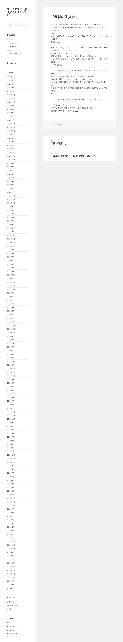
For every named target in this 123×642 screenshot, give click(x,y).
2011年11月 (11, 545)
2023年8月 (10, 80)
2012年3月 (10, 531)
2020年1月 (10, 192)
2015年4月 (10, 397)
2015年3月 (10, 401)
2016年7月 (10, 343)
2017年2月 (10, 318)
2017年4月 (10, 311)
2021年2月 (10, 145)
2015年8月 (10, 383)
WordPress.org (12, 634)
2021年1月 (10, 149)
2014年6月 (10, 433)
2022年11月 (11, 98)
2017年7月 (10, 300)
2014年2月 (10, 448)
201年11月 (10, 588)
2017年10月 (11, 289)
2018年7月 (10, 257)
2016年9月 (10, 336)
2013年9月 (10, 466)
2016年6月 (10, 347)
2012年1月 (10, 538)
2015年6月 (10, 390)
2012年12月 (11, 498)
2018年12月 (11, 239)
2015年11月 (11, 372)
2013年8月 (10, 469)
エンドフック (11, 50)
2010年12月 (11, 570)
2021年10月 (11, 131)
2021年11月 (11, 127)
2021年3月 (10, 142)
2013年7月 (10, 473)
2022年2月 (10, 116)
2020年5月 (10, 178)
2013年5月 (10, 480)
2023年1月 (10, 91)
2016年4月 (10, 354)
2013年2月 (10, 491)
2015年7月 (10, 387)
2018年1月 (10, 279)
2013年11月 (11, 459)
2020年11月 (11, 156)
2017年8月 (10, 297)
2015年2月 (10, 405)
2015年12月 (11, 369)
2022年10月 (11, 102)
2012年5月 (10, 523)
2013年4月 (10, 484)
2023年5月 (10, 84)
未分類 (9, 609)
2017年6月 (10, 304)
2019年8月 (10, 210)
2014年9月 (10, 423)
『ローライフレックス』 (15, 47)
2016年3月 (10, 358)
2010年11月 (11, 574)
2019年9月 (10, 207)
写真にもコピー (12, 39)
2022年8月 (10, 109)
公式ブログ (10, 602)
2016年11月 (11, 329)
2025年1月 (10, 77)
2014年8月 (10, 426)
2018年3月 (10, 271)
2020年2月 (10, 189)
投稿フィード (11, 626)
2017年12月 (11, 282)
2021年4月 (10, 138)
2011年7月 (10, 559)
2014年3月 (10, 444)
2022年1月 (10, 120)
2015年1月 (10, 408)
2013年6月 (10, 477)
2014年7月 (10, 430)
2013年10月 (11, 462)
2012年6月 (10, 520)
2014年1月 (10, 451)
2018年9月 (10, 250)
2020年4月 (10, 181)
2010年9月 (10, 581)
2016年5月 (10, 351)
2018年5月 (10, 264)
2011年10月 (11, 549)
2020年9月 (10, 163)
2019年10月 (11, 203)
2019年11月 (11, 199)
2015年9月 (10, 379)
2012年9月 (10, 509)
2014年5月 (10, 437)
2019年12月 (11, 196)
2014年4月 (10, 441)
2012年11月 (11, 502)
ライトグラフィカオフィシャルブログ (17, 11)
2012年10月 (11, 505)
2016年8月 (10, 340)
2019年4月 (10, 225)
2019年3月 (10, 228)
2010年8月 (10, 585)
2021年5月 (10, 134)
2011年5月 (10, 567)
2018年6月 (10, 261)
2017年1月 (10, 322)
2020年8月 (10, 167)
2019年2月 (10, 232)
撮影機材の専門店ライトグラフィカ (64, 111)
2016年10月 (11, 333)
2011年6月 (10, 563)
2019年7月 (10, 214)
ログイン (10, 623)
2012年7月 (10, 516)
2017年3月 (10, 315)
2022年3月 (10, 113)
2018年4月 (10, 268)
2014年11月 (11, 415)
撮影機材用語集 (12, 606)
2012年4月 (10, 527)
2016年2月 (10, 361)
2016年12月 (11, 325)
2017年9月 (10, 293)
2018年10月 (11, 246)
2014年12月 (11, 412)
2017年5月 (10, 307)
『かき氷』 (10, 43)
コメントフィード (13, 630)
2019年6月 (10, 217)
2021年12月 (11, 124)
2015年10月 (11, 376)
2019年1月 (10, 235)
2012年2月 (10, 534)
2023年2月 (10, 88)
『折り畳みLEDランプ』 (15, 54)
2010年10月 (11, 577)
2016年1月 (10, 365)
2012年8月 (10, 513)
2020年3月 (10, 185)
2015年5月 (10, 394)
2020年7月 (10, 171)
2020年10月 (11, 160)
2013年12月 (11, 455)
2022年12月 (11, 95)
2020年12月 (11, 153)
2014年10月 (11, 419)
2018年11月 (11, 243)
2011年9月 (10, 552)
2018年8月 (10, 253)
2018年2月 (10, 275)
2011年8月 (10, 556)
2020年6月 (10, 174)
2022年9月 (10, 106)
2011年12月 (11, 541)
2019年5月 (10, 221)
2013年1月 (10, 495)
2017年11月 (11, 286)
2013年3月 (10, 487)
